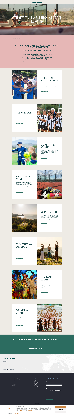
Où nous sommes (11, 369)
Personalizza (60, 409)
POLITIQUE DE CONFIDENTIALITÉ (56, 390)
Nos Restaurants (36, 382)
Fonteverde (13, 383)
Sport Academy (36, 385)
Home (13, 38)
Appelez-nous (41, 348)
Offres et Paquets (36, 386)
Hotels (35, 381)
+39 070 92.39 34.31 (10, 365)
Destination (35, 379)
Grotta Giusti (14, 384)
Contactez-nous (33, 348)
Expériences (15, 38)
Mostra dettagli (17, 413)
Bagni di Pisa (13, 385)
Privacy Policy (30, 410)
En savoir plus (44, 91)
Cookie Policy (22, 410)
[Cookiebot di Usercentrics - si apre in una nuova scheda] (10, 413)
